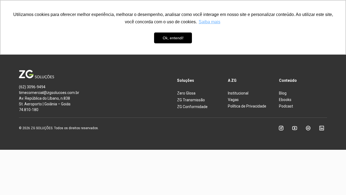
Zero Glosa (186, 93)
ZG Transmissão (191, 100)
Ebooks (285, 100)
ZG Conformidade (192, 107)
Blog (283, 93)
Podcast (286, 106)
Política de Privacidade (247, 106)
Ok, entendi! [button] (173, 38)
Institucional (238, 93)
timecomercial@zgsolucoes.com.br (49, 92)
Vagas (233, 100)
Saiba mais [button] (209, 22)
